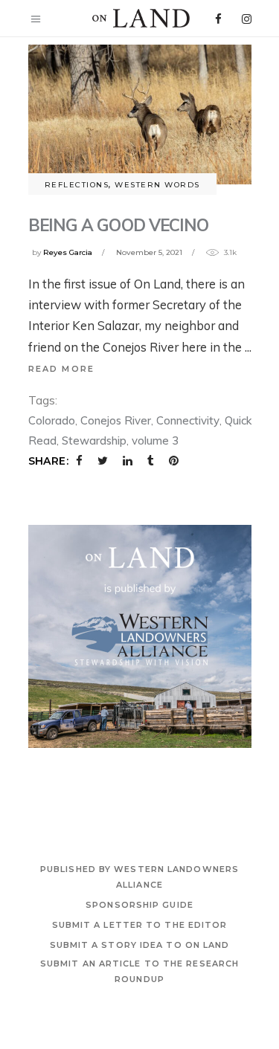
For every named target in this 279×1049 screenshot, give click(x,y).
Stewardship (94, 440)
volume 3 (155, 440)
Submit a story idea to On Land (140, 945)
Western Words (157, 185)
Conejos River (115, 420)
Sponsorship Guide (139, 905)
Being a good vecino (118, 225)
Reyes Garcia (67, 252)
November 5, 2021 (149, 252)
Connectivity (187, 420)
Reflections (77, 185)
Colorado (51, 420)
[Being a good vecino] (139, 114)
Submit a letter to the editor (140, 925)
